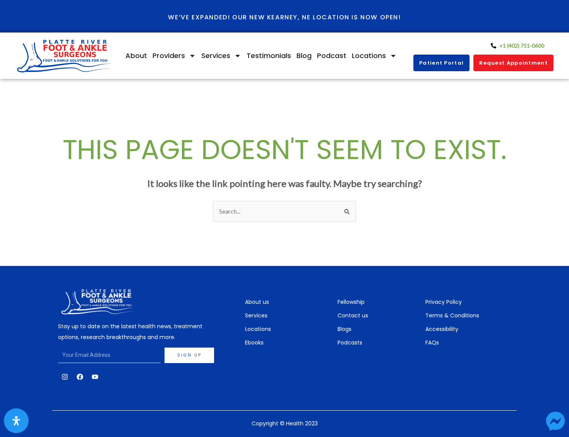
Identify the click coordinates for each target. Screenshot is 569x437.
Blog (304, 55)
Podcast (331, 55)
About (136, 55)
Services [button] (215, 55)
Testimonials (269, 55)
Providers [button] (169, 55)
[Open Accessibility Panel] (16, 420)
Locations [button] (369, 55)
